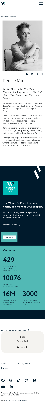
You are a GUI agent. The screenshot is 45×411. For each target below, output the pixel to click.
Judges (6, 16)
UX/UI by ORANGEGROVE (16, 401)
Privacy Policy (24, 363)
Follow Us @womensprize (13, 330)
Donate (9, 237)
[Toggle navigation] (41, 3)
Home (2, 16)
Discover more (10, 225)
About (4, 363)
